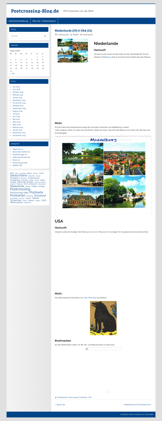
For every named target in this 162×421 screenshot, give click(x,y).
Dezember (31, 176)
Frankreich (23, 178)
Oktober (27, 186)
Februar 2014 (18, 127)
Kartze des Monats (40, 182)
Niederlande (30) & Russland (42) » (138, 405)
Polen (34, 186)
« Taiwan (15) (60, 405)
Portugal (41, 186)
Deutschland (18, 175)
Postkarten (83, 397)
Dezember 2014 (19, 100)
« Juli (12, 73)
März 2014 (17, 125)
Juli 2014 (16, 114)
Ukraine (31, 200)
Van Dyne (94, 232)
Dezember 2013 (19, 133)
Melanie (76, 34)
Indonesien (24, 180)
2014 (12, 173)
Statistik (16, 165)
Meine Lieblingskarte (30, 184)
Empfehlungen (19, 154)
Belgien (29, 173)
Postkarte (36, 192)
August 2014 (18, 111)
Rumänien (29, 196)
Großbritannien (33, 178)
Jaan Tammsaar (90, 298)
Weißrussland (16, 202)
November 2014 (19, 103)
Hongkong (15, 180)
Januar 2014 (17, 130)
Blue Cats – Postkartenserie (44, 21)
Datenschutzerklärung (18, 21)
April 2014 (16, 122)
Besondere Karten (20, 152)
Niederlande (62, 397)
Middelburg (106, 57)
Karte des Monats (20, 157)
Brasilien (35, 173)
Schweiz (22, 198)
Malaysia (20, 184)
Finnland (14, 178)
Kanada (13, 182)
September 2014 (19, 108)
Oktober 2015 (18, 92)
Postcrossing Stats (19, 193)
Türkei (25, 200)
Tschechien (16, 200)
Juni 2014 (16, 116)
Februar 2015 (18, 95)
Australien (22, 173)
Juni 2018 (16, 89)
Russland (40, 195)
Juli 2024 (16, 87)
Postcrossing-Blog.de (35, 11)
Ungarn (37, 200)
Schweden (14, 198)
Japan (42, 180)
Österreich (27, 202)
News (15, 160)
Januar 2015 (17, 97)
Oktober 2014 (18, 106)
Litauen (13, 184)
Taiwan (35, 198)
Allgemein (17, 149)
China (41, 173)
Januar (37, 180)
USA (89, 397)
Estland (38, 176)
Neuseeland (42, 184)
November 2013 (19, 135)
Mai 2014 (16, 119)
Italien (31, 180)
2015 (16, 173)
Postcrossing (88, 34)
